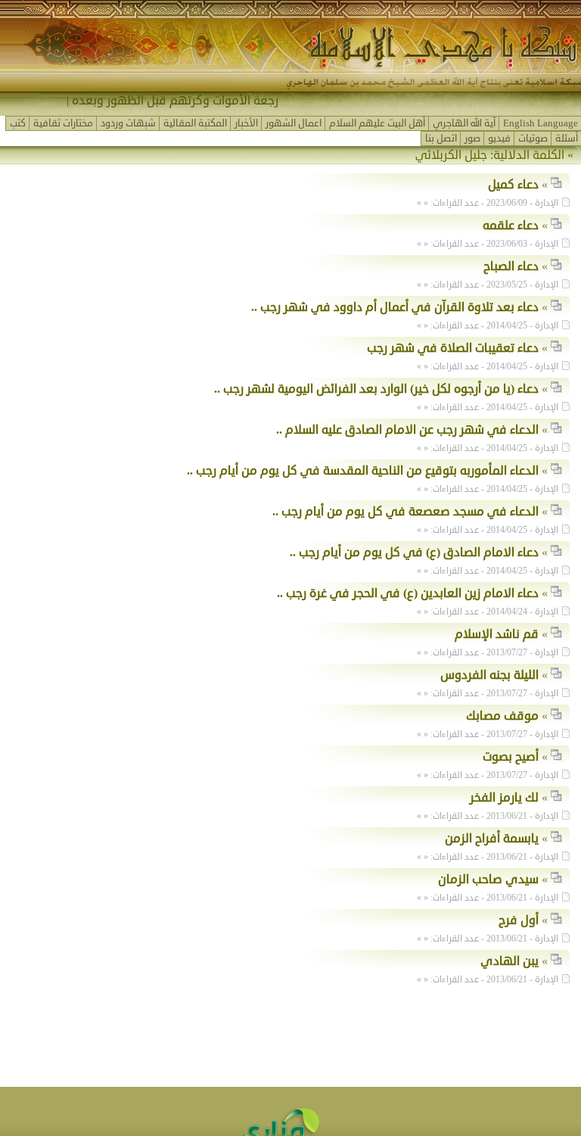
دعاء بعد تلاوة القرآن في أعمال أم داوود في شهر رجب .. (395, 307)
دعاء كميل (513, 184)
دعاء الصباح (511, 266)
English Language (540, 123)
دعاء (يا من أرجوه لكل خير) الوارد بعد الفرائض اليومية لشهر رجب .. (376, 389)
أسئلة (566, 138)
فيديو (499, 138)
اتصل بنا (441, 138)
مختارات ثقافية (63, 123)
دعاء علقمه (511, 225)
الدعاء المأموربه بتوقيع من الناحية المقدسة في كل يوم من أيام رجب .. (363, 470)
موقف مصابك (502, 716)
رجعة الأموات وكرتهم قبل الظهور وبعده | (172, 100)
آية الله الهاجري (464, 123)
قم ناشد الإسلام (497, 634)
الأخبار (246, 123)
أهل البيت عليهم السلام (377, 123)
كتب (18, 123)
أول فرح (519, 920)
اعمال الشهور (294, 123)
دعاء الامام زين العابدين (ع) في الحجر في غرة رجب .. (408, 593)
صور (472, 138)
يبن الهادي (509, 961)
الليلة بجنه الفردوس (489, 675)
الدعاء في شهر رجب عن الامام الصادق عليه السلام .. (407, 430)
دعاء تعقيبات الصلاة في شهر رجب (453, 348)
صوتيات (533, 138)
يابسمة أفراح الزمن (492, 838)
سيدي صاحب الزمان (488, 879)
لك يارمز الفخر (504, 797)
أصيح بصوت (511, 757)
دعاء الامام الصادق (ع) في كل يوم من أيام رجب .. (414, 552)
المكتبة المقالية (195, 123)
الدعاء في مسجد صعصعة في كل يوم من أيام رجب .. (405, 511)
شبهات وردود (128, 123)
